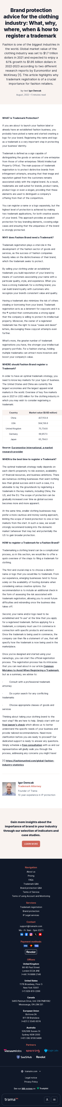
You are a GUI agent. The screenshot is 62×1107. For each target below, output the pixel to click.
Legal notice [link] (31, 1077)
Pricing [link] (31, 875)
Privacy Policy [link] (31, 1081)
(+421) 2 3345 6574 (31, 1021)
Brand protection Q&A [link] (31, 888)
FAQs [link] (31, 880)
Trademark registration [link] (31, 907)
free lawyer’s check (13, 724)
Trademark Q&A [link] (31, 884)
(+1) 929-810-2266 (31, 991)
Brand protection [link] (31, 911)
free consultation (32, 745)
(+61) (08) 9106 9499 (31, 1038)
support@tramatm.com (31, 926)
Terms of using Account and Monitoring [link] (31, 896)
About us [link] (31, 871)
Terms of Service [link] (31, 892)
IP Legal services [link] (31, 915)
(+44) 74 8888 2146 (31, 974)
